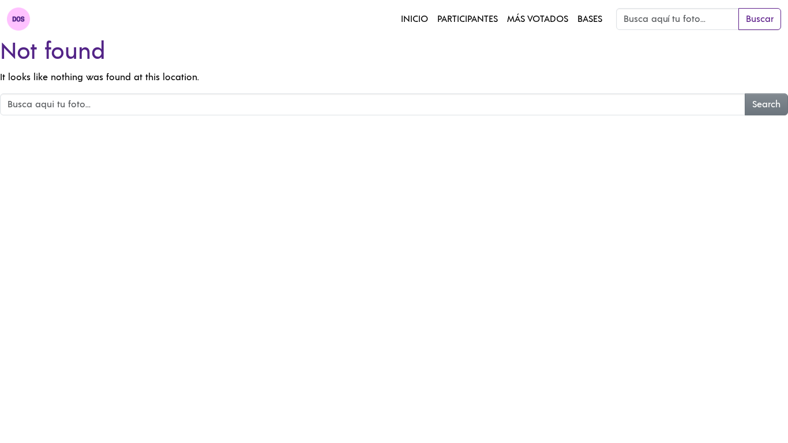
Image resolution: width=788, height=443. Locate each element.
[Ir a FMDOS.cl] (18, 19)
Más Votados (537, 19)
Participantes (467, 19)
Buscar (760, 19)
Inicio (414, 19)
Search (766, 104)
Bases (589, 19)
